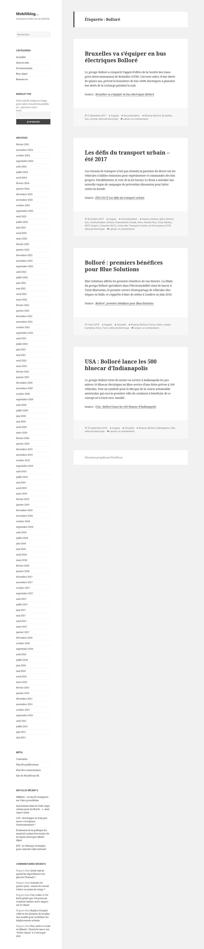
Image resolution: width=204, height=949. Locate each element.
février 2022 (22, 305)
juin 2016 (21, 665)
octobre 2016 (23, 643)
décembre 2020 (24, 382)
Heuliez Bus (150, 222)
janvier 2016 (22, 693)
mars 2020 (21, 432)
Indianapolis (162, 427)
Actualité (21, 57)
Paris (98, 327)
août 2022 (21, 271)
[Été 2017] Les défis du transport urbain (119, 198)
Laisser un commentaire (135, 118)
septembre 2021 (24, 332)
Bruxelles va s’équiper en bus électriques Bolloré (125, 57)
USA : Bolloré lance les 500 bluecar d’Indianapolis (121, 365)
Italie (159, 324)
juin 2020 (21, 416)
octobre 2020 (23, 393)
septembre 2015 (24, 715)
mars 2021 (21, 366)
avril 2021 (21, 360)
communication (98, 222)
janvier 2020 (22, 443)
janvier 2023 (22, 249)
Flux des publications (27, 764)
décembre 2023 (24, 194)
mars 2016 (21, 682)
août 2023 (21, 216)
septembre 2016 (24, 648)
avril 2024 (21, 177)
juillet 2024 (22, 172)
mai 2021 (21, 355)
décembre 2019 (24, 449)
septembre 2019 (24, 465)
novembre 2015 (24, 704)
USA (173, 427)
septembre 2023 (24, 210)
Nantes (168, 222)
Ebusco (110, 222)
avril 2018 (21, 554)
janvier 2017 (22, 632)
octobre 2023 (23, 205)
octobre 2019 (23, 460)
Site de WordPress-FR (27, 775)
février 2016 (22, 687)
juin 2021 (21, 349)
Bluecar (148, 115)
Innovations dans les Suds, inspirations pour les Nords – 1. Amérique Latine (33, 809)
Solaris (94, 225)
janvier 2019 (22, 504)
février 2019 (22, 499)
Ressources (22, 79)
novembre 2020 (24, 388)
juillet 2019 (22, 477)
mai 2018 (21, 549)
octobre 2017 (23, 587)
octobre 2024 (23, 155)
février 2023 (22, 244)
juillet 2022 (22, 277)
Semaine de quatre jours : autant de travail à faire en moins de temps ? (32, 886)
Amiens (154, 218)
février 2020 (22, 438)
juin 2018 (21, 543)
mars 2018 (21, 560)
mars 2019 (21, 493)
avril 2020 (21, 427)
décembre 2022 (24, 255)
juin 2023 (21, 227)
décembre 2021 (24, 316)
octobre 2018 (23, 521)
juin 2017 (21, 610)
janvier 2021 (22, 377)
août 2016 (21, 654)
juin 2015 (21, 732)
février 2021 (22, 371)
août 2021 (21, 338)
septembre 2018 (24, 526)
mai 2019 (21, 482)
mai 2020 (21, 421)
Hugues (115, 115)
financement (121, 222)
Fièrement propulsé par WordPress (103, 457)
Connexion (21, 759)
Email (19, 110)
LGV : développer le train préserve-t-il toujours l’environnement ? (32, 821)
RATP (87, 225)
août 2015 (21, 720)
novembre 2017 (24, 582)
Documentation (24, 68)
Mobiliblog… (27, 13)
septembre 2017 (24, 593)
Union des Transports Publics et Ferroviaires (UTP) (144, 225)
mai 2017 (21, 615)
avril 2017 (21, 621)
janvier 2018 (22, 571)
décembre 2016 (24, 637)
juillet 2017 (22, 604)
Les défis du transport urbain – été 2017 (127, 156)
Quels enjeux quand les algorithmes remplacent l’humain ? (31, 874)
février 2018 (22, 565)
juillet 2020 (22, 410)
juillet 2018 (22, 537)
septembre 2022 (24, 266)
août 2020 (21, 404)
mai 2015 (21, 737)
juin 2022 (21, 283)
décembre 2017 (24, 576)
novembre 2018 (24, 515)
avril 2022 (21, 294)
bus (87, 118)
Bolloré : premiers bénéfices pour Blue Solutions (124, 266)
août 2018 (21, 532)
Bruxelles (167, 115)
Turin (105, 327)
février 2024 (22, 183)
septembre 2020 (24, 399)
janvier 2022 (22, 310)
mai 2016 (21, 671)
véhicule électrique (108, 118)
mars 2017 (21, 626)
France (151, 324)
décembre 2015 (24, 698)
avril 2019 (21, 488)
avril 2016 (21, 676)
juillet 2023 (22, 222)
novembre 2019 (24, 454)
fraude (132, 222)
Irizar (160, 222)
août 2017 (21, 598)
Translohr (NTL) (108, 225)
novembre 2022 (24, 260)
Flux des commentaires (28, 770)
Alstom (145, 218)
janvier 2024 (22, 188)
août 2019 (21, 471)
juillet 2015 (22, 726)
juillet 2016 (22, 659)
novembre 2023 (24, 199)
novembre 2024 (24, 149)
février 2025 (22, 144)
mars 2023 (21, 238)
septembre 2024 (24, 161)
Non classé (21, 73)
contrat (93, 118)
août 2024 (21, 166)
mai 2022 (21, 288)
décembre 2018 (24, 510)
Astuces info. (22, 62)
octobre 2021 (23, 327)
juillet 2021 (22, 343)
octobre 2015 (23, 709)
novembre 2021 (24, 321)
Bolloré (157, 115)
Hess (140, 222)
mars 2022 (21, 299)
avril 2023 (21, 233)
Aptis (162, 218)
